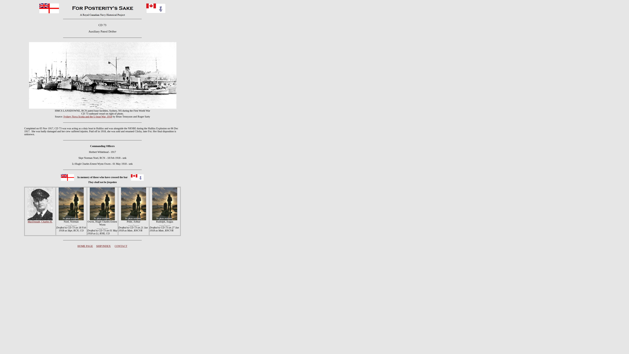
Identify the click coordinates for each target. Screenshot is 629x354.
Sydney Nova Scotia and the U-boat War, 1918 (87, 116)
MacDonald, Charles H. (40, 221)
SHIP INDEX (103, 246)
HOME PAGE (85, 246)
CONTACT (121, 246)
